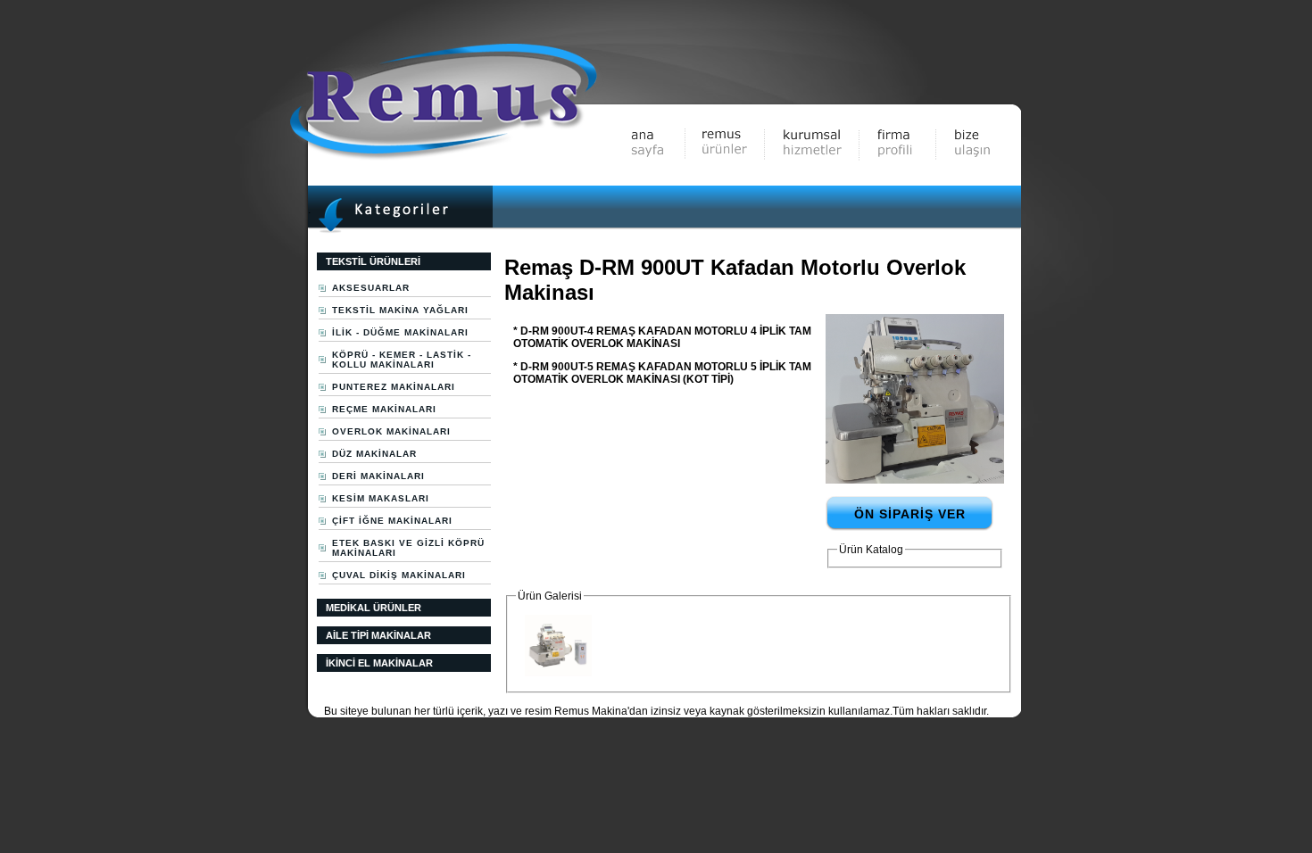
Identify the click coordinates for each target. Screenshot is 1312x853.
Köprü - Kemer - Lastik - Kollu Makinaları (401, 359)
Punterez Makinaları (393, 387)
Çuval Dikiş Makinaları (399, 575)
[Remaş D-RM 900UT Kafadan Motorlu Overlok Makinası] (915, 480)
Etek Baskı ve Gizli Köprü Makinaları (408, 548)
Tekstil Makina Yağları (400, 310)
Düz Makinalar (374, 454)
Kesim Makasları (380, 498)
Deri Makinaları (378, 476)
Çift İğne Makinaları (392, 521)
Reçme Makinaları (384, 409)
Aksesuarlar (371, 288)
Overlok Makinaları (391, 431)
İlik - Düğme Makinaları (400, 332)
